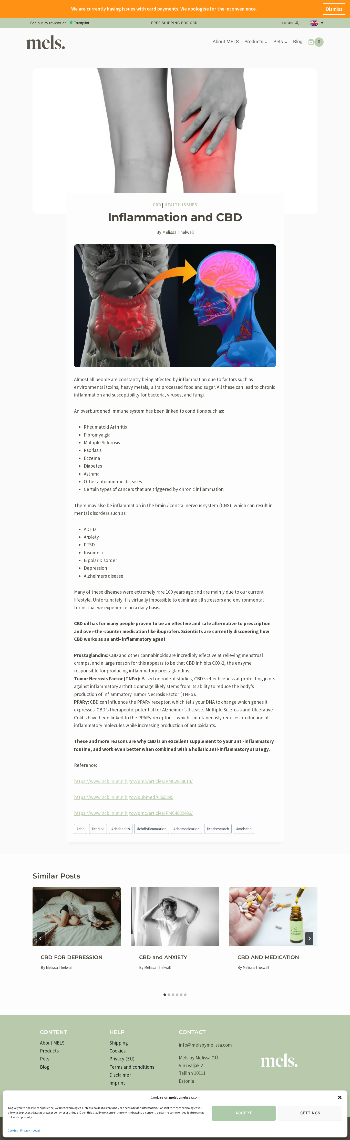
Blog (297, 41)
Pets (44, 1059)
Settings (310, 1113)
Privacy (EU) (122, 1059)
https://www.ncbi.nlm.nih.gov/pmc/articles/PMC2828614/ (133, 781)
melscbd (244, 828)
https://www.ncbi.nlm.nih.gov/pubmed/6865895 (123, 797)
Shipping (118, 1043)
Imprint (117, 1083)
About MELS (226, 41)
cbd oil (98, 828)
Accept (243, 1113)
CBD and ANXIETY (163, 957)
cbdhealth (120, 828)
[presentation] (77, 916)
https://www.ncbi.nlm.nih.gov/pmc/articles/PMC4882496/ (133, 813)
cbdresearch (218, 828)
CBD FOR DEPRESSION (71, 957)
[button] (339, 1097)
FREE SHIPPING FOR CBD (174, 23)
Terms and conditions (131, 1067)
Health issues (180, 205)
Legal (36, 1130)
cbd (81, 828)
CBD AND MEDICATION (268, 957)
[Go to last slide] (41, 938)
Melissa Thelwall (178, 232)
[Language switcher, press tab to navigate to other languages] (317, 23)
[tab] (164, 994)
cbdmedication (186, 828)
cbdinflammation (152, 828)
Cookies (13, 1130)
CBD (157, 205)
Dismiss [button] (334, 9)
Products (49, 1051)
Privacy (25, 1130)
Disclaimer (120, 1075)
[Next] (309, 938)
